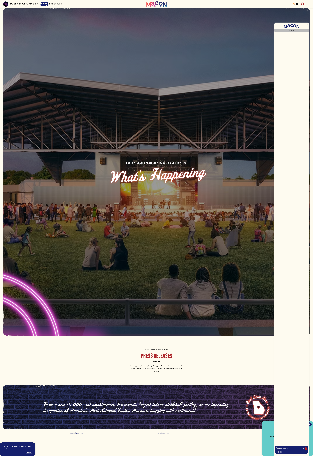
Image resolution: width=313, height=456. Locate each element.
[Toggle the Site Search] (302, 4)
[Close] (310, 424)
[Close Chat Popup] (307, 24)
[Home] (156, 4)
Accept (29, 452)
